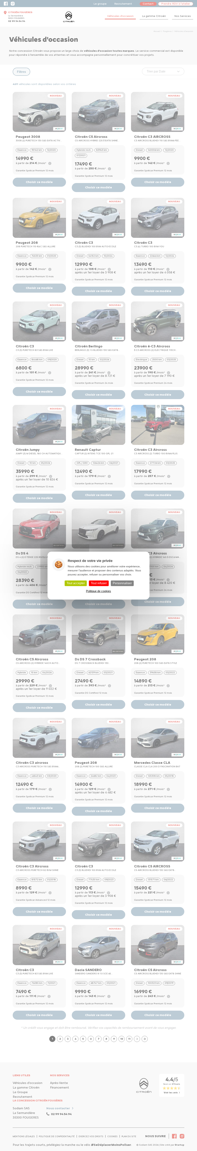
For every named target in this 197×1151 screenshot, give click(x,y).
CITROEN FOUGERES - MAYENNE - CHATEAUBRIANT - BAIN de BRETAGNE (68, 17)
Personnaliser (122, 583)
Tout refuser (99, 583)
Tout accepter (76, 583)
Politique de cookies (98, 591)
